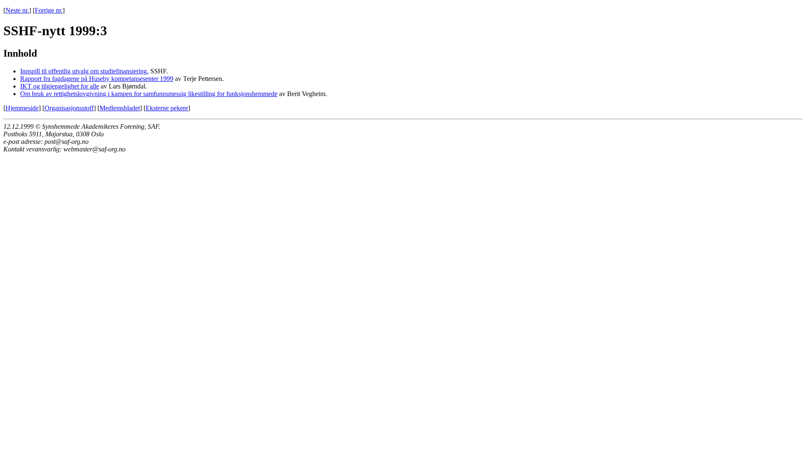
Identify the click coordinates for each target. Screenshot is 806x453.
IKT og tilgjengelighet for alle (59, 86)
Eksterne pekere (167, 108)
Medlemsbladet (119, 108)
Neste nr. (17, 10)
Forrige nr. (49, 10)
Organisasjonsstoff (69, 108)
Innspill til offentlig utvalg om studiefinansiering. (84, 71)
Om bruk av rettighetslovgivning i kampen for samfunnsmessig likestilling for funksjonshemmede (148, 93)
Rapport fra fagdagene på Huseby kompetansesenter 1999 (96, 78)
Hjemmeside (22, 108)
